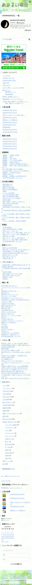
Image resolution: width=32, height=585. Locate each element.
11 (5, 534)
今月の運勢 (6, 399)
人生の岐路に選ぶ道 (7, 310)
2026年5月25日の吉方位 (10, 129)
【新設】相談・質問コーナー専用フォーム (15, 101)
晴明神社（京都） (8, 277)
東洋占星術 (8, 444)
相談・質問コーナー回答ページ (14, 103)
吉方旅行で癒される (7, 319)
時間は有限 (4, 327)
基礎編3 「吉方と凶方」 (10, 158)
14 (11, 534)
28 (11, 538)
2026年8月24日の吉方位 (10, 112)
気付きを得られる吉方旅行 (10, 203)
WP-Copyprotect (17, 584)
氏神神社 (5, 279)
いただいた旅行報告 (8, 193)
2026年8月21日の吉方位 (10, 148)
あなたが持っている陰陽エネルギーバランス (14, 369)
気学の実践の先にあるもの (9, 286)
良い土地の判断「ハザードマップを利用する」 (16, 171)
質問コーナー (6, 461)
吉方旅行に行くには (8, 78)
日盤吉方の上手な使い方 (8, 305)
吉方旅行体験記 (7, 405)
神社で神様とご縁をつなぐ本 (11, 275)
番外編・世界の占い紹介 (10, 422)
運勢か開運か (5, 348)
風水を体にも (5, 292)
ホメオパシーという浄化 (8, 296)
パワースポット (7, 388)
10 (4, 534)
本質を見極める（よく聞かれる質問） (14, 251)
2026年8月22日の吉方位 (10, 146)
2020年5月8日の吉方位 (9, 124)
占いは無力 (4, 326)
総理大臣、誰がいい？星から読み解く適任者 (14, 343)
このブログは (6, 75)
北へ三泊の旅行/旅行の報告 (11, 194)
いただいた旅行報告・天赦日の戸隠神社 (14, 221)
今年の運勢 (6, 394)
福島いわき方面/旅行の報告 (11, 196)
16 (2, 536)
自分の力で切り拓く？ (7, 329)
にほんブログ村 (5, 481)
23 (2, 538)
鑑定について (6, 90)
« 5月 (2, 541)
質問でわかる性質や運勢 (10, 248)
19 (7, 536)
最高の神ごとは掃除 (8, 236)
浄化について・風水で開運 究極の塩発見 (15, 239)
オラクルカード (9, 427)
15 (13, 534)
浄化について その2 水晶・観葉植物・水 (15, 234)
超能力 (7, 458)
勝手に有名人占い (8, 402)
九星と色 (3, 324)
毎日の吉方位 (6, 419)
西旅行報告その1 (7, 184)
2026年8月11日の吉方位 (10, 117)
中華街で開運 (6, 200)
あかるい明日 (14, 580)
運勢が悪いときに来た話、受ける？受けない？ (16, 249)
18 (6, 536)
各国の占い (8, 439)
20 (9, 536)
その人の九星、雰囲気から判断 (10, 350)
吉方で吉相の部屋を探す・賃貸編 (12, 229)
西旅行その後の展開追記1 (10, 189)
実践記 (4, 410)
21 (11, 536)
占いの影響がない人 (7, 359)
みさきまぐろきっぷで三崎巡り (12, 198)
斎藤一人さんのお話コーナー (11, 413)
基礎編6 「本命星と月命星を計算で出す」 (15, 164)
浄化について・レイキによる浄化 (11, 315)
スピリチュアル (9, 433)
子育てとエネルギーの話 (8, 312)
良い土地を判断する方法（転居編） (13, 169)
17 (4, 536)
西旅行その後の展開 (8, 187)
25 (6, 538)
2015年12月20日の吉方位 (10, 132)
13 (9, 534)
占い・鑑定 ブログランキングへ (10, 476)
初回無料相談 (9, 94)
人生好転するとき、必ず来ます (10, 333)
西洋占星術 (8, 453)
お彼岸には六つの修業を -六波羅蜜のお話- (14, 355)
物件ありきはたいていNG (10, 255)
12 (7, 534)
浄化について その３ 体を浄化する (14, 238)
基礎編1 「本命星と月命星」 (11, 155)
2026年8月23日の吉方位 (10, 122)
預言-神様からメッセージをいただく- (12, 298)
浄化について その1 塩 (10, 231)
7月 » (6, 541)
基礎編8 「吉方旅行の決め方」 (12, 172)
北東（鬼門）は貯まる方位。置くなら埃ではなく (15, 378)
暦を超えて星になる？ (7, 313)
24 (4, 538)
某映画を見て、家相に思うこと (10, 334)
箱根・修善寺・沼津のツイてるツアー (14, 201)
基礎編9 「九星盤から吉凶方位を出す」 (15, 176)
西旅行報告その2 (7, 186)
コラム (4, 385)
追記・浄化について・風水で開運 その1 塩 (16, 232)
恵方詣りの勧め (7, 272)
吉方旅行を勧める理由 (9, 80)
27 (9, 538)
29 (13, 538)
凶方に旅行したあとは (9, 256)
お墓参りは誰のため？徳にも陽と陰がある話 (14, 368)
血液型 (7, 450)
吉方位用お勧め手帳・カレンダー (12, 178)
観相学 (7, 455)
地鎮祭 (4, 191)
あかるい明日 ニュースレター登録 (13, 87)
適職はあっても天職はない (10, 120)
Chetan (11, 584)
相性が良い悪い (5, 308)
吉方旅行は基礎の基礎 (7, 347)
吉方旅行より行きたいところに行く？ (12, 320)
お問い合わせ (6, 85)
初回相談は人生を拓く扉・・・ (10, 291)
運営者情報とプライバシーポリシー (11, 488)
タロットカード (9, 436)
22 (13, 536)
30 (2, 540)
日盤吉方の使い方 (8, 174)
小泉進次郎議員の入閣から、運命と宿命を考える (15, 345)
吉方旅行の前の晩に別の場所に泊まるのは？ (16, 253)
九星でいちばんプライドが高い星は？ (14, 115)
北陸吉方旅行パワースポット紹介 (12, 273)
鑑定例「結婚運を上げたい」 (11, 96)
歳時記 (4, 416)
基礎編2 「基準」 (8, 157)
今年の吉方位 (6, 391)
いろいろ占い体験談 (11, 425)
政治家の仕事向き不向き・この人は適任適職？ (15, 366)
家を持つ (3, 317)
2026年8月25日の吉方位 (10, 110)
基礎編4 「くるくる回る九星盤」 (13, 160)
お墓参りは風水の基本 (7, 357)
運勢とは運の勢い (6, 306)
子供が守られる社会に (7, 303)
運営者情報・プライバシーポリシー (13, 99)
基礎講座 (5, 408)
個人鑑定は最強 (7, 205)
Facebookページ (8, 469)
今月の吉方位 (6, 397)
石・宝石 (7, 447)
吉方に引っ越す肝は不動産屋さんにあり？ (13, 373)
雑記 (4, 464)
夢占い (7, 441)
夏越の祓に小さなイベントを (9, 294)
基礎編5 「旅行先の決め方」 (11, 162)
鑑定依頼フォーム (10, 92)
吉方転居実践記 (7, 227)
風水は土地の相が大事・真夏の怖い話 (12, 371)
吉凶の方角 (6, 83)
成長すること (5, 331)
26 (7, 538)
